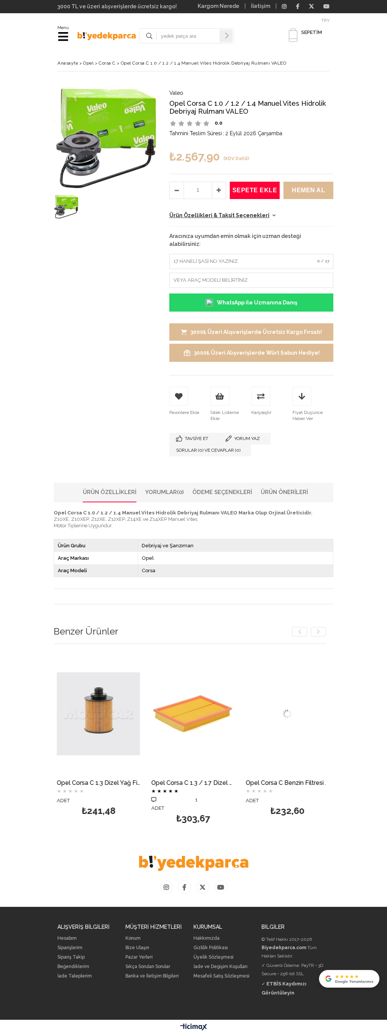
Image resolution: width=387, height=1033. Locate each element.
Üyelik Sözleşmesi (214, 957)
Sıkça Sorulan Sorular (147, 966)
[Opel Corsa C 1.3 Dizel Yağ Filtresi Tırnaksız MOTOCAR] (95, 714)
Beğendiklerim (73, 966)
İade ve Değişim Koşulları (221, 966)
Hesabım (67, 938)
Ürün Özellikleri (109, 492)
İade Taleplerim (74, 976)
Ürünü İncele (113, 736)
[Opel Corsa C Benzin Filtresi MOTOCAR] (284, 714)
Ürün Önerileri (284, 492)
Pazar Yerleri (139, 957)
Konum (133, 938)
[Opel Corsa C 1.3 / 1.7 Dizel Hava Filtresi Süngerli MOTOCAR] (189, 714)
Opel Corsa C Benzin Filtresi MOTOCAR (284, 783)
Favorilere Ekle (95, 736)
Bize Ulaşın (137, 947)
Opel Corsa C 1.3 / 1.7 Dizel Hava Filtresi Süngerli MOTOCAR (189, 783)
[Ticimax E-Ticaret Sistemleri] (193, 1027)
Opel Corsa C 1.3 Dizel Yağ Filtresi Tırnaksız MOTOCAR (95, 783)
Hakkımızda (207, 938)
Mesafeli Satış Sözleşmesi (221, 976)
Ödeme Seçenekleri (222, 492)
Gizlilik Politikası (211, 947)
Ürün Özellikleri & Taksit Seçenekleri (219, 215)
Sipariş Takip (71, 957)
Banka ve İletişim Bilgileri (152, 976)
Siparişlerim (69, 947)
